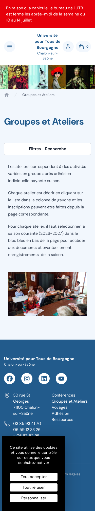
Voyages (59, 407)
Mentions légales (66, 474)
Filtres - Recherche (47, 148)
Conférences (63, 395)
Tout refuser (34, 487)
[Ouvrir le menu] (9, 46)
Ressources (62, 419)
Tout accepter (34, 476)
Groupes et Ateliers (70, 401)
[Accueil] (6, 94)
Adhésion (60, 413)
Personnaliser (33, 498)
